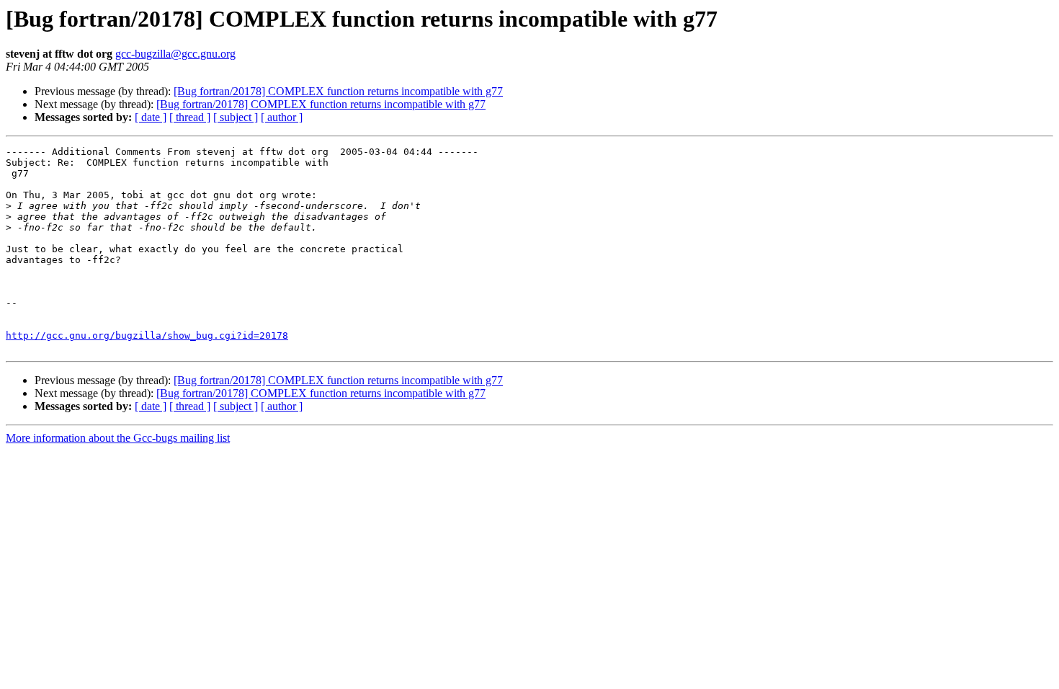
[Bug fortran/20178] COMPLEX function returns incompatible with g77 (338, 91)
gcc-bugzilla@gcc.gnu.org (175, 54)
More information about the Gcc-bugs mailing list (118, 438)
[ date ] (150, 117)
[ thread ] (189, 117)
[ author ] (282, 117)
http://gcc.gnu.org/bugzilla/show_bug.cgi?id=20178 (147, 335)
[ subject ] (235, 117)
